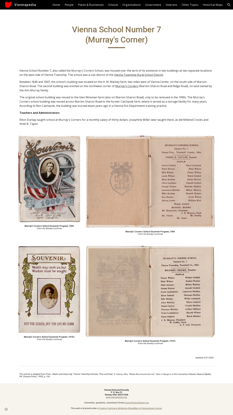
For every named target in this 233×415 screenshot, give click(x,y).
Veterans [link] (171, 5)
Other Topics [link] (190, 5)
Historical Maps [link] (213, 5)
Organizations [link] (131, 5)
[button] (229, 5)
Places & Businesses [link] (91, 5)
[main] (116, 36)
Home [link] (56, 5)
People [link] (69, 5)
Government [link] (153, 5)
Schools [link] (113, 5)
